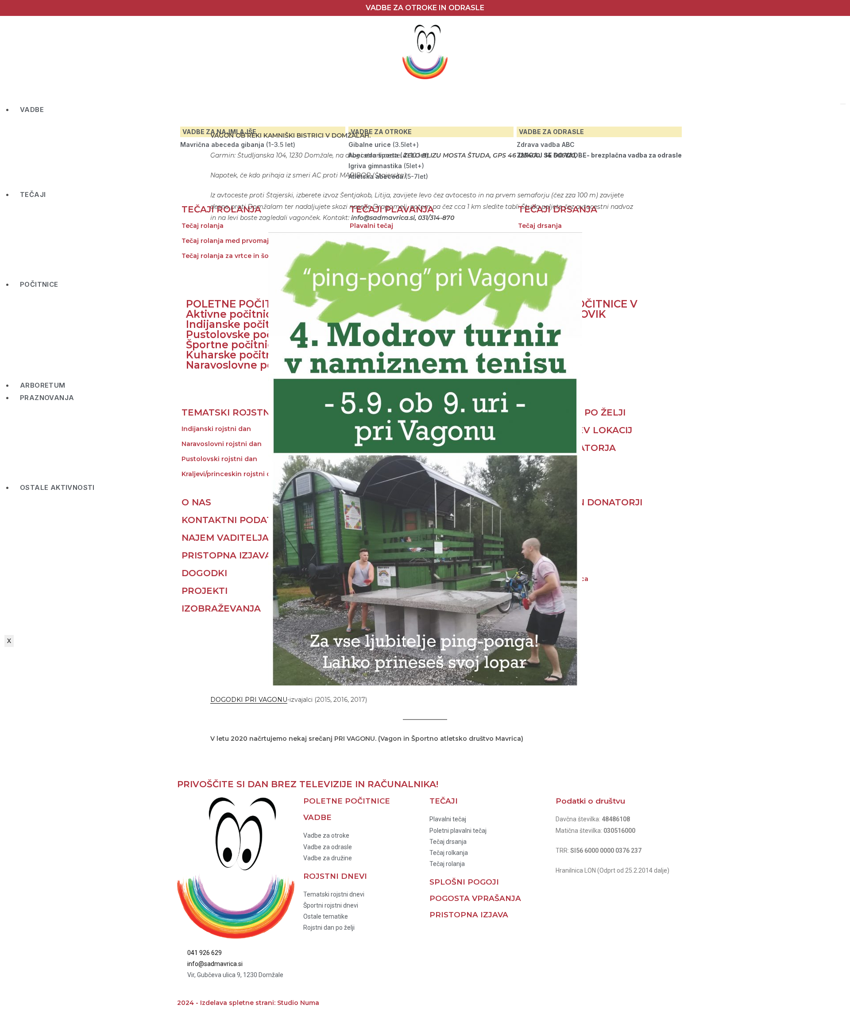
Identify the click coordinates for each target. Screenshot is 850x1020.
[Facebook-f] (440, 1000)
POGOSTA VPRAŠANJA (475, 898)
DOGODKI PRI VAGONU (248, 700)
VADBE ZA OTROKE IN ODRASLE (425, 8)
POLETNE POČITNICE (346, 801)
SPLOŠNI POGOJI (464, 882)
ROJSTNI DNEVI (335, 876)
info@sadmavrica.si (215, 963)
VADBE (32, 109)
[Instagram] (464, 1000)
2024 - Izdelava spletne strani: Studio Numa (248, 1003)
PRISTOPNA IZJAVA (468, 914)
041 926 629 (204, 952)
